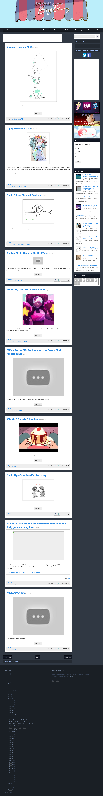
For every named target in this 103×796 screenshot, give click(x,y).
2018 (8, 678)
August (9, 692)
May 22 (11, 738)
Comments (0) (65, 465)
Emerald (69, 180)
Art (21, 30)
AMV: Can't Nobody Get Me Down (23, 419)
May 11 (11, 760)
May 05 (11, 773)
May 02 (11, 779)
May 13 (11, 756)
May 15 (11, 752)
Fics (43, 30)
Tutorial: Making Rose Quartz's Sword (86, 265)
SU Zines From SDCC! (88, 255)
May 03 (11, 777)
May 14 (11, 754)
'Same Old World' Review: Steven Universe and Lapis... (21, 729)
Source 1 (8, 109)
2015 (8, 792)
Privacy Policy (55, 680)
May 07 (11, 769)
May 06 (11, 771)
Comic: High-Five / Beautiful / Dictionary (26, 475)
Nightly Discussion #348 (18, 128)
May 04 (11, 775)
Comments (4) (65, 340)
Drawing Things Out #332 (19, 46)
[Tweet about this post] (58, 118)
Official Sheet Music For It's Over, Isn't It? (87, 196)
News (32, 30)
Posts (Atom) (14, 661)
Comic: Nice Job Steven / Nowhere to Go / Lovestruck (90, 248)
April (9, 783)
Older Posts (68, 657)
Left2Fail (74, 683)
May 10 (11, 762)
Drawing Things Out (18, 119)
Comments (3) (65, 409)
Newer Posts (7, 657)
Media (67, 30)
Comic (17, 244)
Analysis (13, 244)
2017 (8, 680)
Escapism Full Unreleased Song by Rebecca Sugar (89, 206)
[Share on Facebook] (55, 118)
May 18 (11, 746)
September (10, 690)
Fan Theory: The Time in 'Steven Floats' (26, 289)
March (9, 785)
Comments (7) (65, 243)
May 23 (11, 736)
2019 (8, 676)
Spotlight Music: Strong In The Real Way (26, 253)
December (10, 684)
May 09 (11, 764)
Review (26, 584)
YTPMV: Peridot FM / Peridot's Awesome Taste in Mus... (22, 724)
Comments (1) (65, 118)
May (9, 698)
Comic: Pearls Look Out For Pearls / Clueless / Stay (90, 237)
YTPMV (21, 410)
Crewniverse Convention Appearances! (87, 42)
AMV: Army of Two (15, 592)
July (9, 694)
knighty (71, 676)
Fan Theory (27, 244)
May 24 (11, 734)
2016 (8, 682)
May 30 (11, 702)
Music (55, 30)
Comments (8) (65, 185)
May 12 (11, 758)
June (9, 696)
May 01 (11, 781)
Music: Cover (18, 281)
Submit (90, 30)
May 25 (11, 712)
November (10, 686)
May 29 (11, 704)
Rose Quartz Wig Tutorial (83, 215)
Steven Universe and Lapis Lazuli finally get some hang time (23, 572)
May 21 (11, 740)
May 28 (11, 706)
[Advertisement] (32, 37)
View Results (82, 165)
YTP (18, 410)
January (10, 789)
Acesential (67, 683)
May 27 (11, 708)
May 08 (11, 767)
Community (78, 30)
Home (9, 30)
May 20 (11, 742)
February (10, 787)
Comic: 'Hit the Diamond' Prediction (24, 195)
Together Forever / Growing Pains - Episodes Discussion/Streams (90, 225)
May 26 (11, 710)
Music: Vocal (24, 281)
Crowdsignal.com (90, 165)
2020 (8, 674)
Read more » (38, 113)
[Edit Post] (26, 118)
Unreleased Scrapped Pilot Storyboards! (87, 50)
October (10, 688)
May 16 (11, 750)
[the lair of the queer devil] (38, 101)
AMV (13, 410)
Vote (78, 161)
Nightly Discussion (21, 186)
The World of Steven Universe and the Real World (90, 175)
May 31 (11, 700)
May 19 (11, 744)
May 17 (11, 748)
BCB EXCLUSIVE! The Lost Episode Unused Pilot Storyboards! (90, 188)
